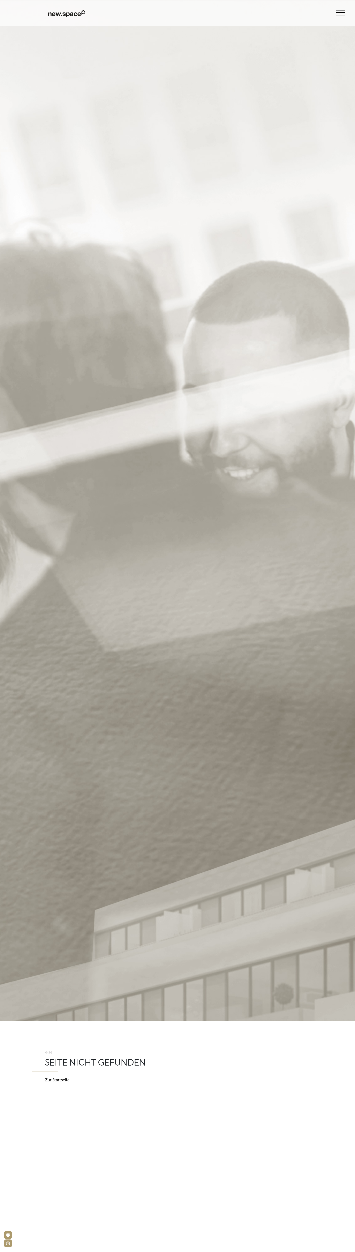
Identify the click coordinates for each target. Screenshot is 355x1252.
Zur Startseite (57, 1079)
